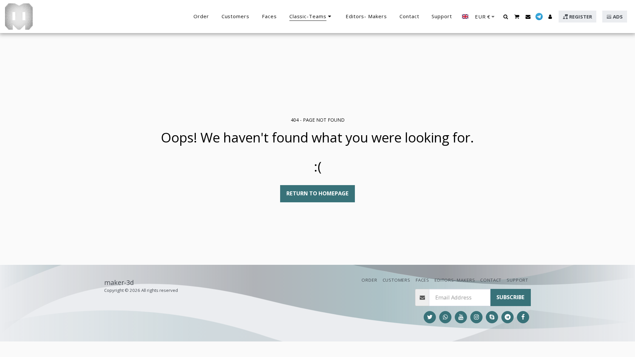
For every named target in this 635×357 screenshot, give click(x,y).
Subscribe (510, 297)
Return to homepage (317, 193)
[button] (505, 16)
